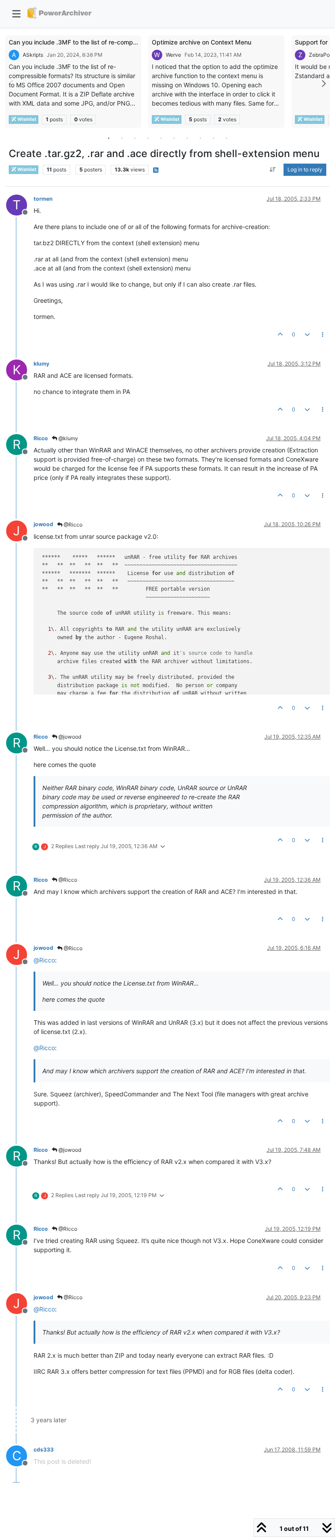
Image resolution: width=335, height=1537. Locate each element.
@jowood (69, 736)
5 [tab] (161, 138)
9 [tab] (213, 138)
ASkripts (33, 54)
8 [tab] (200, 138)
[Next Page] (323, 83)
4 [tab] (148, 138)
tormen (43, 198)
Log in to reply (304, 169)
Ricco (41, 438)
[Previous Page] (11, 83)
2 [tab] (121, 138)
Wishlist (26, 119)
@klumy (67, 438)
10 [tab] (226, 138)
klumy (41, 363)
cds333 (44, 1449)
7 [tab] (187, 138)
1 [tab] (108, 138)
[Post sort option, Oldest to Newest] (273, 170)
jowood (43, 524)
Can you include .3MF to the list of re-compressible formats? (96, 42)
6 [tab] (174, 138)
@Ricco (72, 524)
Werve (173, 54)
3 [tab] (134, 138)
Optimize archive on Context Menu (201, 42)
